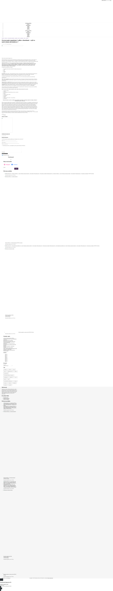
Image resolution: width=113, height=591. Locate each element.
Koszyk (28, 29)
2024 (6, 354)
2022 (6, 355)
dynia (5, 371)
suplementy (21, 38)
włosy (24, 38)
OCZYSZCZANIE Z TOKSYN (8, 375)
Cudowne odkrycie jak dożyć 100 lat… (8, 338)
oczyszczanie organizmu (10, 38)
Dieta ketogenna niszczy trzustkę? (8, 340)
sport (8, 379)
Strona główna (28, 23)
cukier (14, 369)
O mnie (28, 27)
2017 (6, 359)
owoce (16, 377)
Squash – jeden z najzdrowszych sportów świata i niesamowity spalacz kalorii (10, 349)
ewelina (4, 114)
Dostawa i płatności (6, 399)
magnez (16, 371)
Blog (28, 28)
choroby (3, 38)
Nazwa (3, 140)
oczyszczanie (6, 373)
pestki (5, 379)
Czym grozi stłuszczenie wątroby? (8, 347)
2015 (6, 361)
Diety (28, 24)
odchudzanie (6, 377)
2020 (6, 357)
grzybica (6, 38)
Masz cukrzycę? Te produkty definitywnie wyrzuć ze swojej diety (9, 342)
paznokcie (16, 38)
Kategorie (4, 364)
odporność (11, 377)
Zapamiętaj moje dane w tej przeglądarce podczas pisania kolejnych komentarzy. (14, 145)
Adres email (4, 142)
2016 (6, 360)
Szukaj (4, 167)
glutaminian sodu (10, 371)
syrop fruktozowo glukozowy (8, 381)
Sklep (28, 26)
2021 (6, 356)
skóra (19, 38)
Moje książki (28, 25)
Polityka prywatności (6, 398)
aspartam (5, 369)
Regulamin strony (6, 397)
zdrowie (27, 38)
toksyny (15, 381)
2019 (6, 358)
